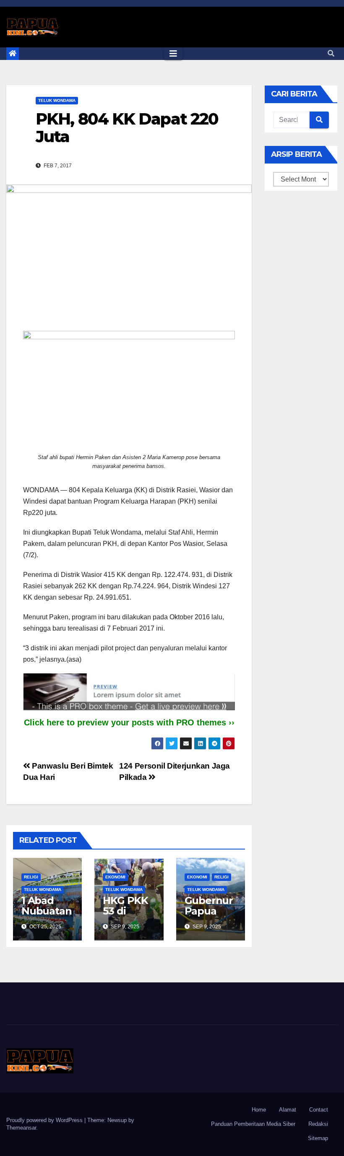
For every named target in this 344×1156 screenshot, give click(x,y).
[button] (331, 53)
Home (259, 1110)
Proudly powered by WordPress (45, 1120)
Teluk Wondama (57, 100)
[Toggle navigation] (173, 53)
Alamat (287, 1110)
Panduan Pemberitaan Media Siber (253, 1124)
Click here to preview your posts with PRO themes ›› (129, 722)
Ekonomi (115, 877)
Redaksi (318, 1124)
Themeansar (21, 1128)
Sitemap (318, 1138)
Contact (318, 1110)
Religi (31, 877)
